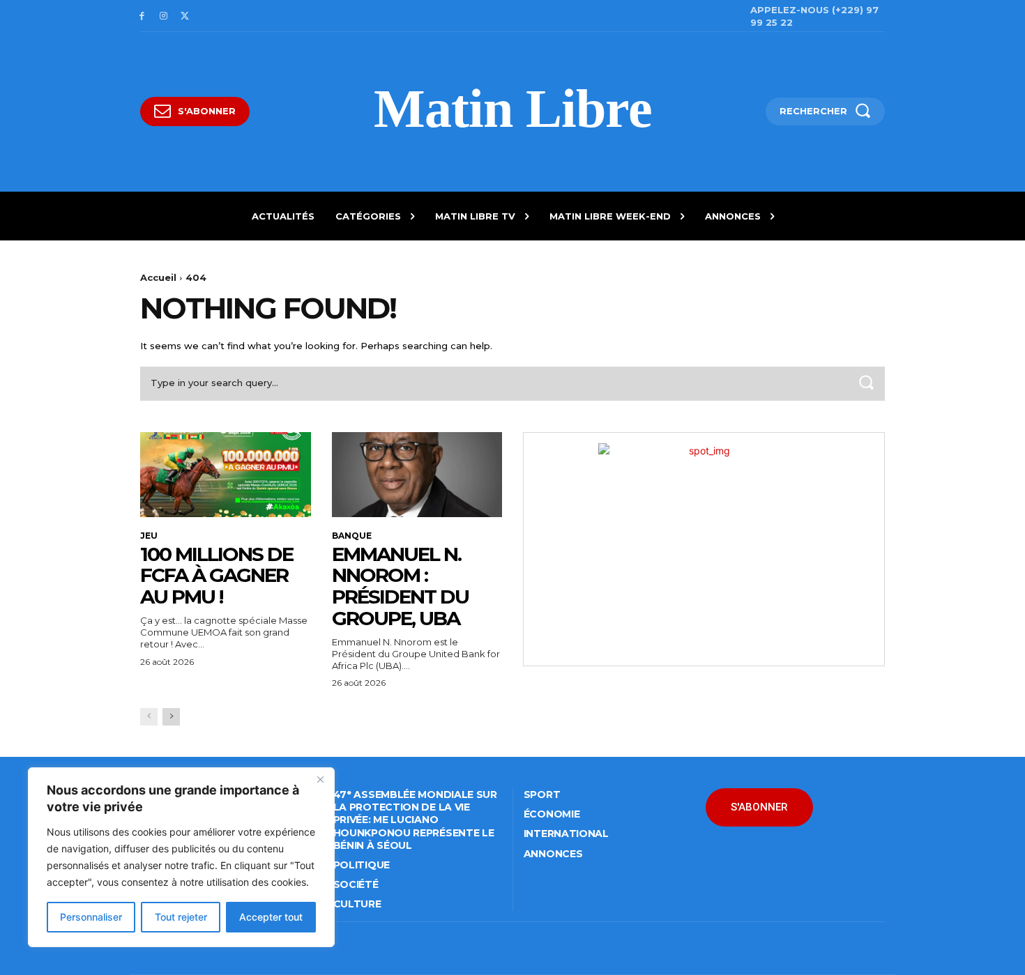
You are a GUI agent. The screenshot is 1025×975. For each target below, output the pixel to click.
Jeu (149, 536)
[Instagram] (163, 16)
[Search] (866, 384)
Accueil (158, 277)
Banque (352, 536)
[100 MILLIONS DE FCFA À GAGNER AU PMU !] (225, 474)
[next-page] (171, 717)
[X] (185, 16)
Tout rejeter (181, 917)
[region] (181, 857)
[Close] (320, 779)
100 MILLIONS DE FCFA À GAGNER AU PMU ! (216, 575)
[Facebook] (142, 16)
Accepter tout (271, 917)
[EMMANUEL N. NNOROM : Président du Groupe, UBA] (417, 474)
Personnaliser (91, 917)
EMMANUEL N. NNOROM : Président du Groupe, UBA (400, 586)
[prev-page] (149, 717)
